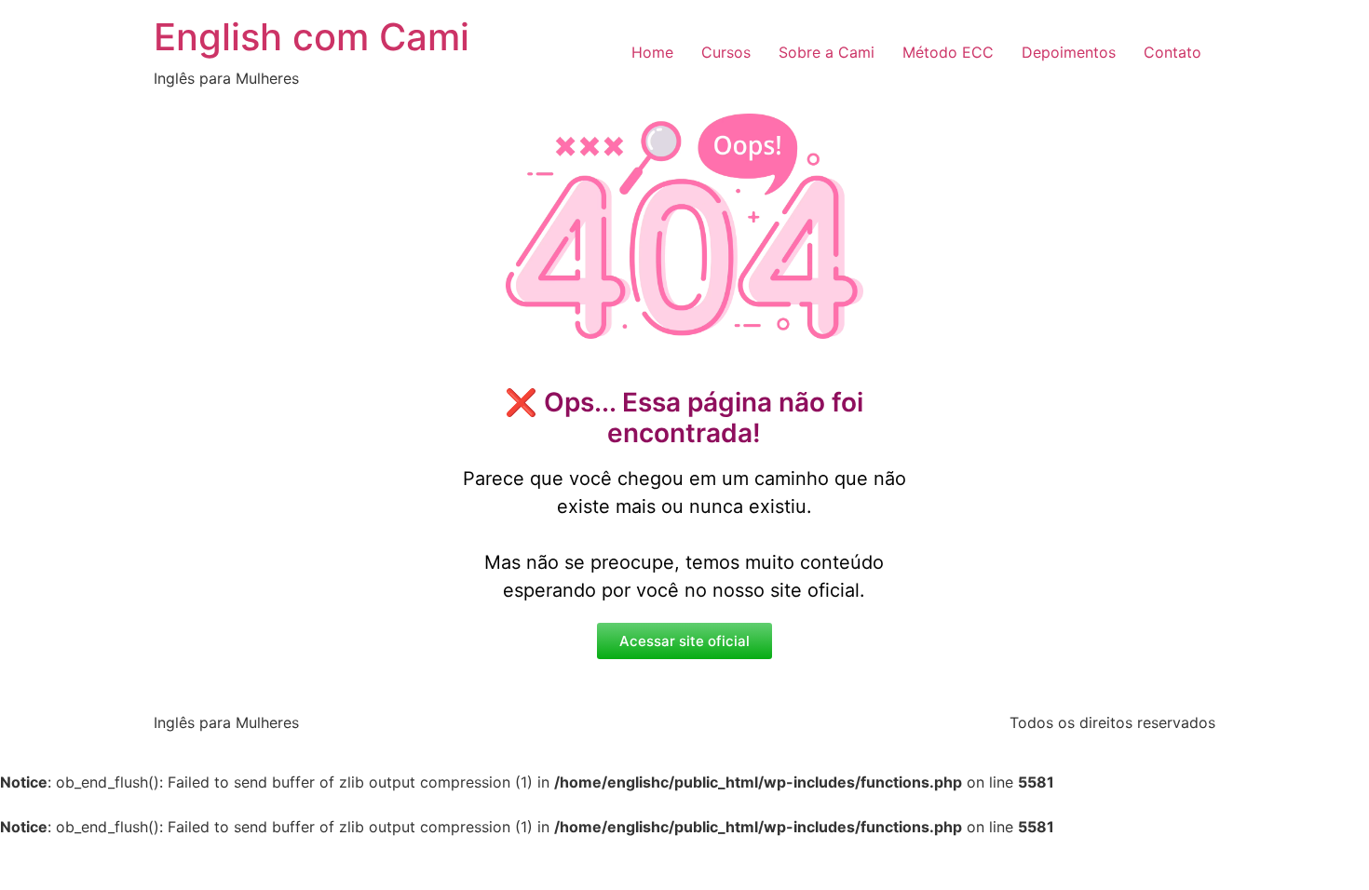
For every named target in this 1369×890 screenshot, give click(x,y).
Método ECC (948, 52)
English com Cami (311, 37)
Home (652, 52)
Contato (1172, 52)
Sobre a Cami (826, 52)
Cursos (726, 52)
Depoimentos (1069, 52)
